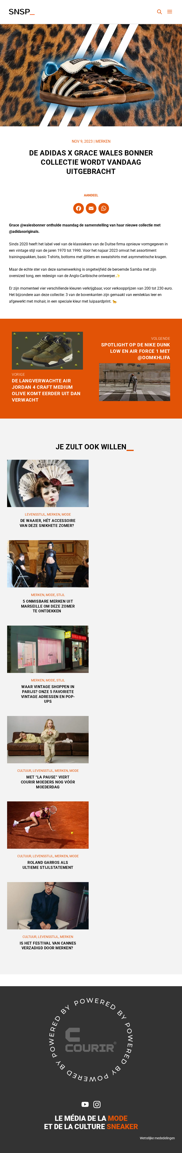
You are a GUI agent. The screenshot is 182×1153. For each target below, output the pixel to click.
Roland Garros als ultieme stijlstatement (48, 865)
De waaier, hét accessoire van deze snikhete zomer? (48, 523)
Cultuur (24, 771)
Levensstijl (35, 514)
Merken (103, 141)
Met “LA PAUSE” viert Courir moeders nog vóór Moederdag (48, 782)
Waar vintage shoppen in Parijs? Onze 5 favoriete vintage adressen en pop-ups (48, 694)
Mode (66, 514)
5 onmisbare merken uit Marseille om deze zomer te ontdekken (48, 606)
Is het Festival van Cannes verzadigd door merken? (48, 945)
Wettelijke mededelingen (157, 1138)
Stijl (60, 595)
